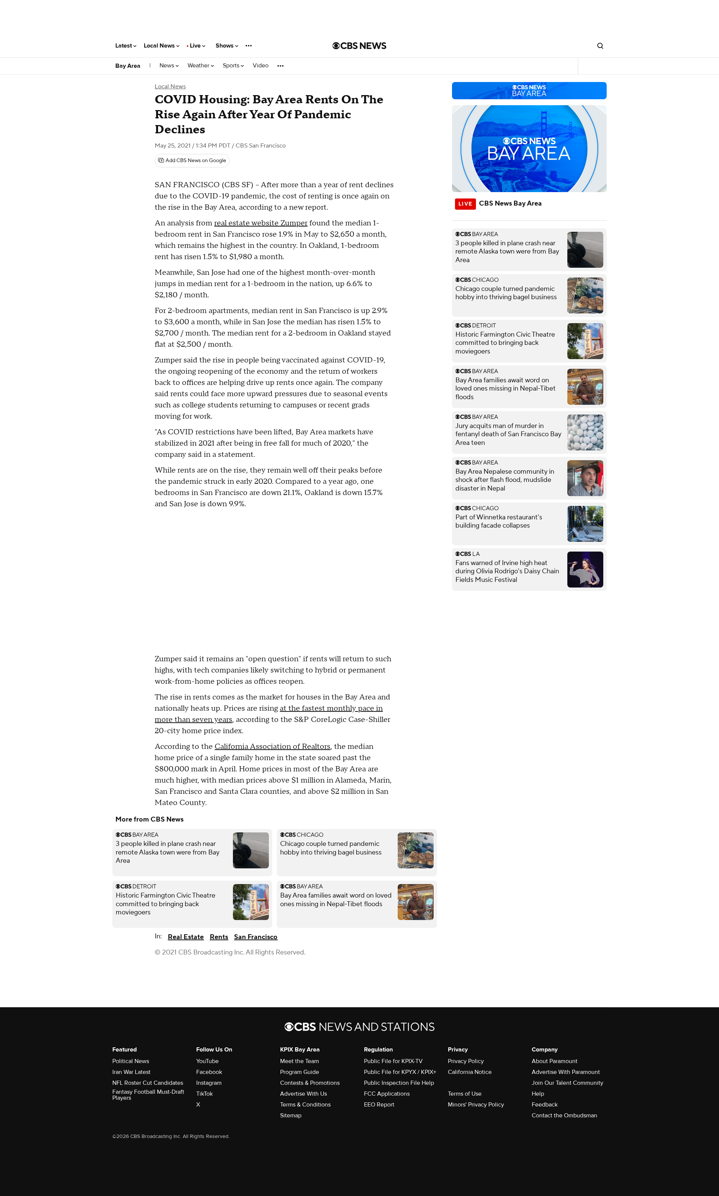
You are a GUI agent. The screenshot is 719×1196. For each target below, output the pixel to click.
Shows (225, 46)
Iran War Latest (131, 1072)
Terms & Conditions (305, 1105)
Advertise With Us (303, 1094)
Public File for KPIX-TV (393, 1061)
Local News (160, 46)
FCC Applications (387, 1094)
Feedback (545, 1105)
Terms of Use (465, 1094)
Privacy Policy (466, 1061)
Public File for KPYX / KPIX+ (400, 1072)
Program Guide (299, 1072)
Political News (130, 1061)
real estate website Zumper (260, 223)
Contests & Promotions (310, 1083)
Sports (232, 65)
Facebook (209, 1072)
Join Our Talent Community (567, 1083)
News (168, 65)
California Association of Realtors (272, 747)
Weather (199, 65)
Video (261, 65)
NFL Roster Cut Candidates (147, 1083)
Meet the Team (299, 1061)
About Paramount (554, 1061)
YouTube (207, 1061)
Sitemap (290, 1115)
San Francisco (255, 937)
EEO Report (379, 1105)
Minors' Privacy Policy (476, 1105)
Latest (124, 46)
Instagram (209, 1083)
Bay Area (127, 66)
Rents (219, 937)
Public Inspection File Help (399, 1083)
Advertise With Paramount (566, 1072)
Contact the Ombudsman (564, 1115)
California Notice (470, 1072)
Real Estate (186, 937)
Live (196, 45)
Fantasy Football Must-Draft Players (148, 1095)
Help (538, 1094)
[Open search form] (600, 45)
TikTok (204, 1094)
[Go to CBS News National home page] (359, 45)
